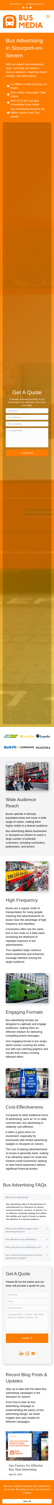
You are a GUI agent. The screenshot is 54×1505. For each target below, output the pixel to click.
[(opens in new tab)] (10, 736)
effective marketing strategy (22, 1213)
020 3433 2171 (16, 4)
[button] (27, 453)
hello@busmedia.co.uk (35, 4)
